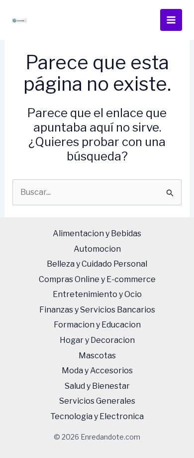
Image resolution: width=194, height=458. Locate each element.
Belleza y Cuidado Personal (97, 264)
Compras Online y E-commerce (97, 279)
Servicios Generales (97, 401)
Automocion (97, 249)
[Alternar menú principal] (171, 20)
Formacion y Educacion (97, 324)
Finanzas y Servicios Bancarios (97, 309)
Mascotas (97, 355)
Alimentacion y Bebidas (97, 233)
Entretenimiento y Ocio (97, 294)
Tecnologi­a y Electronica (97, 416)
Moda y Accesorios (97, 370)
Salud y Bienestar (97, 386)
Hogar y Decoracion (97, 340)
